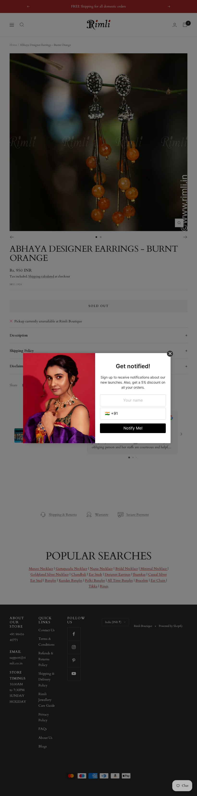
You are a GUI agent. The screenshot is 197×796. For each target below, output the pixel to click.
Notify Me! (132, 428)
